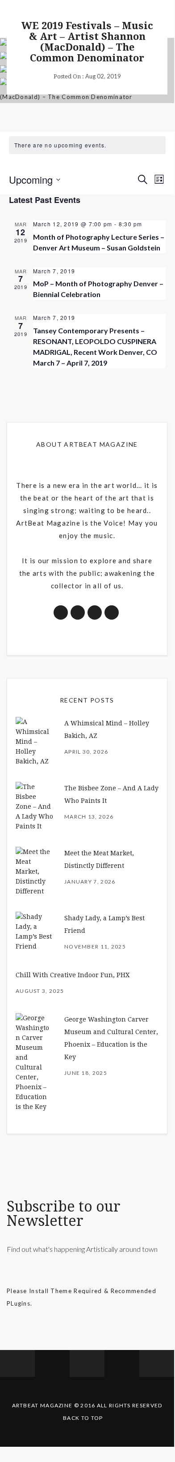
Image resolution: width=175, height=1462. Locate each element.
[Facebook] (17, 1363)
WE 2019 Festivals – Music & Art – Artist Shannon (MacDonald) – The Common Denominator (87, 42)
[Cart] (157, 1363)
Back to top (83, 1418)
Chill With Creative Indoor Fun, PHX (72, 975)
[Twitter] (52, 1363)
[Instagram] (87, 1363)
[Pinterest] (122, 1363)
